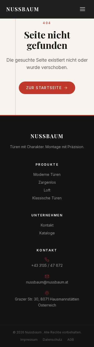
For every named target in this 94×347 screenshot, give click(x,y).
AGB (70, 340)
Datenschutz (52, 340)
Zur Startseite (44, 87)
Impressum (29, 340)
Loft (47, 190)
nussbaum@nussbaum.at (47, 282)
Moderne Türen (47, 174)
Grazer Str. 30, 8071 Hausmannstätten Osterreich (47, 302)
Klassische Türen (47, 198)
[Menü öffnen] (82, 9)
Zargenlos (47, 182)
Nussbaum (47, 136)
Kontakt (47, 225)
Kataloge (47, 233)
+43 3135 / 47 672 (47, 265)
